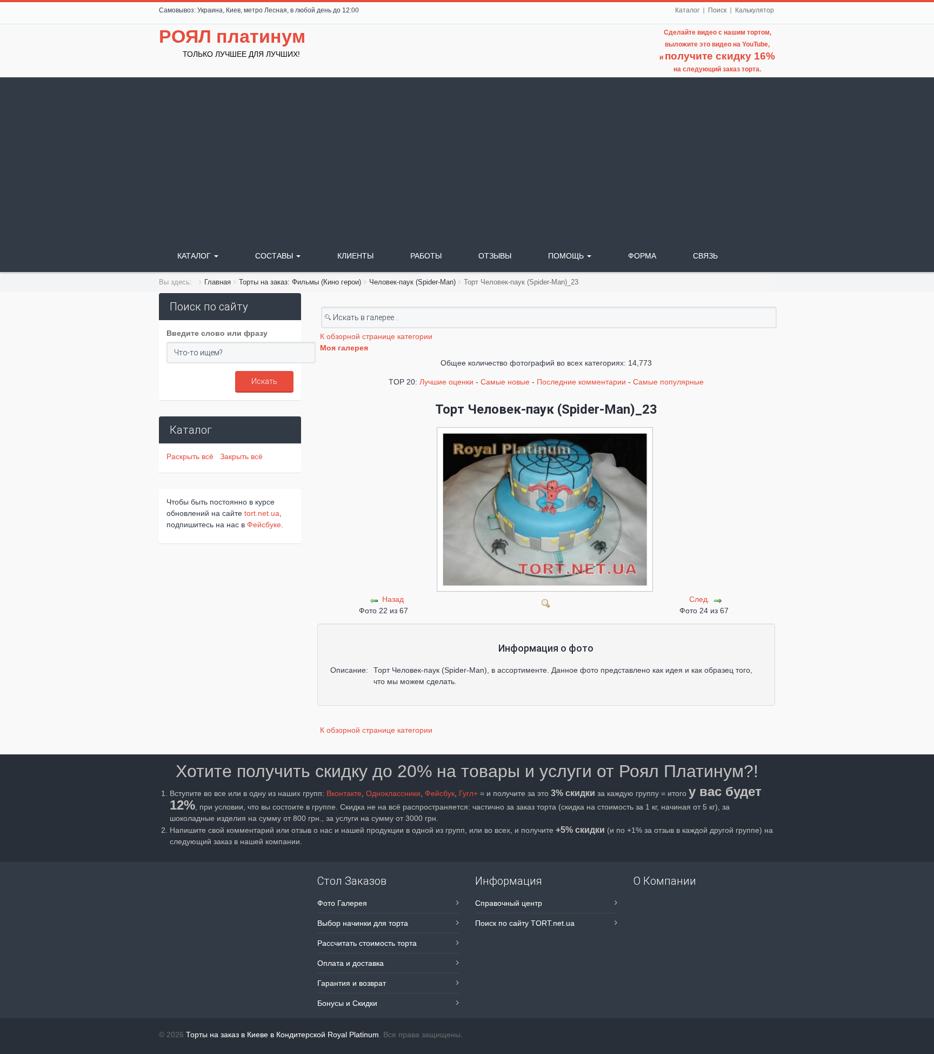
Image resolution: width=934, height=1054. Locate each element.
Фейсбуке (264, 524)
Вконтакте (344, 793)
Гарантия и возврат (351, 983)
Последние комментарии (581, 381)
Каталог (687, 10)
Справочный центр (508, 903)
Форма (642, 255)
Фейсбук (440, 793)
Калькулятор (754, 10)
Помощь (567, 255)
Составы (275, 255)
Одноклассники (393, 793)
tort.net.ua (261, 513)
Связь (705, 255)
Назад (393, 599)
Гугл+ (468, 793)
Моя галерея (344, 347)
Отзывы (494, 255)
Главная (217, 282)
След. (699, 599)
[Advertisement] (467, 158)
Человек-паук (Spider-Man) (412, 282)
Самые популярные (668, 381)
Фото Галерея (342, 903)
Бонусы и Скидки (347, 1003)
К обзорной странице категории (376, 336)
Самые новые (505, 381)
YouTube (755, 44)
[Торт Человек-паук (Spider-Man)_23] (546, 602)
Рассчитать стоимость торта (367, 943)
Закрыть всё (241, 456)
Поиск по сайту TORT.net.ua (525, 923)
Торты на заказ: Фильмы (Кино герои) (300, 282)
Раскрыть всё (192, 456)
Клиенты (355, 255)
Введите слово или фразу (217, 333)
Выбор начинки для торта (362, 923)
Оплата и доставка (350, 963)
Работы (426, 255)
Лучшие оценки (446, 381)
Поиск (717, 10)
